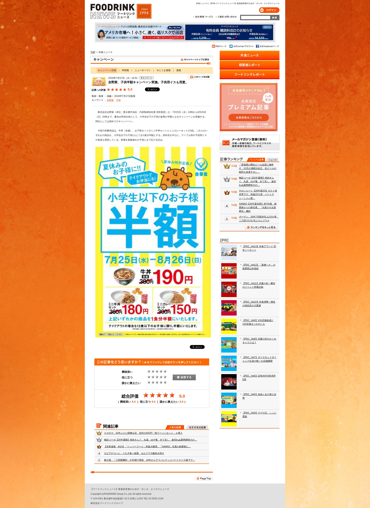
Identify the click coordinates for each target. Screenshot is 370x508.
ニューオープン (143, 70)
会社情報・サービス (204, 16)
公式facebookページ (267, 46)
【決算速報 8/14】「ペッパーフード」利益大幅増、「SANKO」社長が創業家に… (147, 446)
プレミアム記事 (256, 160)
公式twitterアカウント (242, 46)
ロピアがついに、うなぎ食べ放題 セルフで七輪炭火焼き (134, 453)
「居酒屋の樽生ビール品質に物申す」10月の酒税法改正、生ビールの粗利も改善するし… (257, 168)
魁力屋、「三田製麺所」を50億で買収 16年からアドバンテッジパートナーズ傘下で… (149, 460)
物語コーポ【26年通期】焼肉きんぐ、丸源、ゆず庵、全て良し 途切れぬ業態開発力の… (150, 439)
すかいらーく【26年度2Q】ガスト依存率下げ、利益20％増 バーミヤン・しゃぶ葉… (258, 194)
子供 (118, 100)
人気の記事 (174, 427)
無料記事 (272, 160)
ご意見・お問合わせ (226, 16)
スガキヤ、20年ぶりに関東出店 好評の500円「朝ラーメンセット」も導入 (143, 433)
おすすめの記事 (197, 427)
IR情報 (125, 70)
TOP (93, 52)
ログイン (269, 10)
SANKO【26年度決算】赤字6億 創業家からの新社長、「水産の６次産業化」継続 (258, 207)
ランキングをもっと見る (261, 227)
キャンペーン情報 (152, 60)
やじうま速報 (164, 70)
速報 (178, 70)
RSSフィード (220, 46)
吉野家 (110, 100)
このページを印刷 (200, 77)
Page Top (204, 478)
